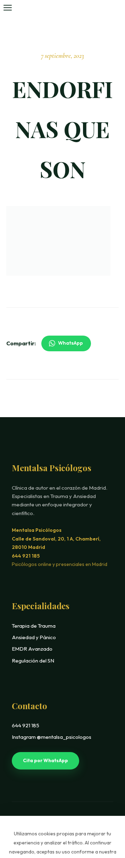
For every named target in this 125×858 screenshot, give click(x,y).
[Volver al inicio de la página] (105, 811)
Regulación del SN (33, 660)
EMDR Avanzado (32, 648)
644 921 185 (26, 556)
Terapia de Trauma (34, 625)
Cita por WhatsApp (45, 760)
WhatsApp (70, 343)
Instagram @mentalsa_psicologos (51, 737)
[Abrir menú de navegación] (7, 7)
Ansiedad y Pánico (34, 637)
